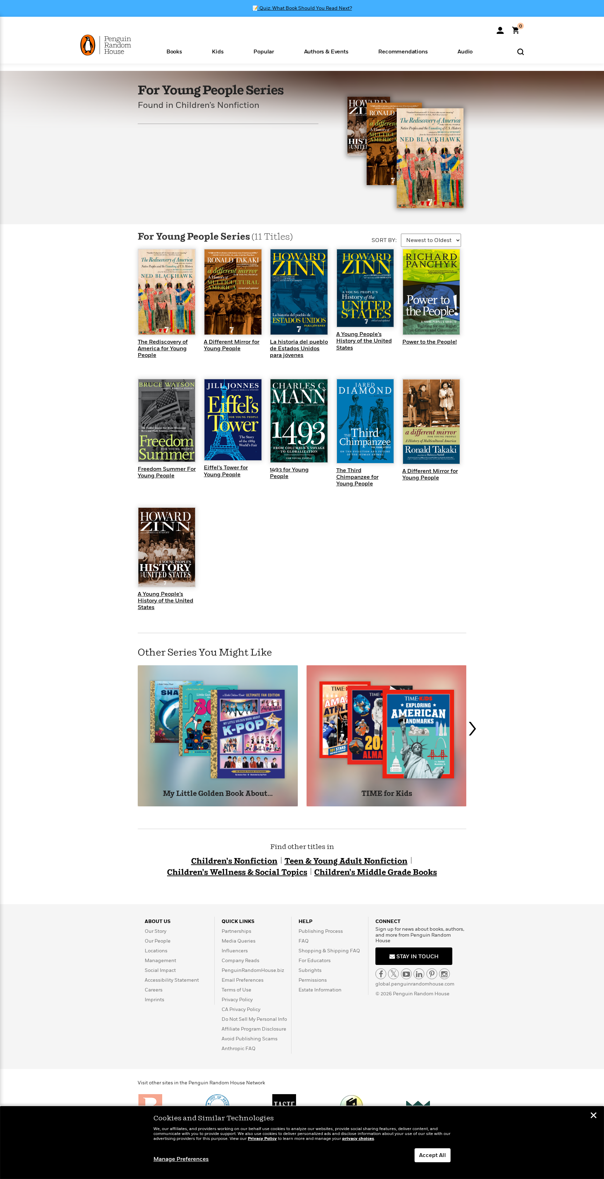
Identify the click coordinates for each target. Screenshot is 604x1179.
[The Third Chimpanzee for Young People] (365, 421)
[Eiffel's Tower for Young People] (233, 419)
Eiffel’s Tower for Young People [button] (226, 471)
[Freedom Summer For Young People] (167, 420)
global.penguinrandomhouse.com (414, 984)
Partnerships (236, 931)
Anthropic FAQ (239, 1048)
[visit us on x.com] (393, 973)
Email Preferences (243, 980)
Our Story (155, 931)
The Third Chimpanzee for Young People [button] (357, 477)
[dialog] (302, 1142)
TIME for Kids (386, 794)
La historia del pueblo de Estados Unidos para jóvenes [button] (299, 348)
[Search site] (520, 51)
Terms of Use (236, 990)
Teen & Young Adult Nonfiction (346, 861)
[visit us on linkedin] (419, 973)
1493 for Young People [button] (289, 473)
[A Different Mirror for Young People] (233, 291)
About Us (158, 921)
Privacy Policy (237, 999)
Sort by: (384, 240)
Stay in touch (417, 956)
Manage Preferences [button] (181, 1159)
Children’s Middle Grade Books (375, 872)
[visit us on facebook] (380, 973)
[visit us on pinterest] (431, 973)
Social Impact (160, 970)
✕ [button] (593, 1116)
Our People (158, 941)
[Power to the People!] (431, 291)
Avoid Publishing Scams (250, 1038)
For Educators (315, 960)
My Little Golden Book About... (218, 794)
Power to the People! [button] (429, 342)
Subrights (310, 970)
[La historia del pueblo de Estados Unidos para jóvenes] (299, 291)
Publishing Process (321, 931)
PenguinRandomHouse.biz (253, 970)
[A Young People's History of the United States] (365, 288)
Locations (156, 950)
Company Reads (240, 960)
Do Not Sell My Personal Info (254, 1019)
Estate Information (320, 990)
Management (160, 960)
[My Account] (500, 28)
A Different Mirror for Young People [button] (231, 345)
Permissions (313, 980)
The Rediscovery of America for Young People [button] (163, 348)
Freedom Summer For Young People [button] (167, 472)
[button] (174, 51)
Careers (154, 990)
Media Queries (239, 941)
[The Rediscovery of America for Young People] (167, 291)
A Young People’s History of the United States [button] (364, 340)
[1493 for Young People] (299, 420)
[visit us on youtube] (406, 973)
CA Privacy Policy (241, 1009)
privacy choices (358, 1139)
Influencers (235, 950)
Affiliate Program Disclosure (254, 1029)
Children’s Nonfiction (234, 861)
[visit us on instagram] (444, 973)
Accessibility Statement (172, 980)
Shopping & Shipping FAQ (329, 950)
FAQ (304, 941)
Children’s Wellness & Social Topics (237, 872)
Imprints (154, 999)
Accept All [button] (432, 1155)
